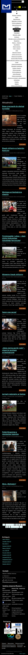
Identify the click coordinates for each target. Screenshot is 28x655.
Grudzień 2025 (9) (6, 555)
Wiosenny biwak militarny (12, 274)
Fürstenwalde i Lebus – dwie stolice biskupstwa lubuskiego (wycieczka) (13, 238)
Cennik (16, 62)
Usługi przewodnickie (17, 64)
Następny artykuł (15, 527)
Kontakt (17, 27)
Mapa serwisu (11, 643)
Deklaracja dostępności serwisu (9, 645)
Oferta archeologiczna (16, 86)
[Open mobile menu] (16, 9)
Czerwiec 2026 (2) (6, 541)
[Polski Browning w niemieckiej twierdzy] (9, 446)
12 (19, 525)
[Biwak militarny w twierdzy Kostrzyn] (9, 162)
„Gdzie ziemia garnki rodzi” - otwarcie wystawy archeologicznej (13, 350)
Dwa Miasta (17, 45)
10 (16, 525)
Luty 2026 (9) (5, 550)
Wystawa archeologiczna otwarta (12, 193)
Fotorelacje (16, 33)
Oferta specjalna (17, 70)
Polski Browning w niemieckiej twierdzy (10, 433)
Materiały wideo (17, 35)
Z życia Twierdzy (17, 29)
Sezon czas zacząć (9, 312)
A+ (25, 7)
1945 (16, 50)
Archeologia (17, 80)
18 (9, 527)
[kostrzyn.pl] (8, 625)
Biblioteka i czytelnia (17, 21)
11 (18, 525)
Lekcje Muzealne (17, 74)
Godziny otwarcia (16, 68)
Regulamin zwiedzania (16, 66)
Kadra (16, 17)
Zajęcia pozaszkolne (17, 76)
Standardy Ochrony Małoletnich (9, 646)
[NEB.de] (16, 625)
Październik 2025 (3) (7, 559)
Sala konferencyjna (16, 25)
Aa (14, 7)
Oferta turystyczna (16, 54)
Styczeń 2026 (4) (6, 553)
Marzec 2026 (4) (6, 548)
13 (21, 525)
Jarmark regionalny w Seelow (13, 394)
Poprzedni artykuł (10, 525)
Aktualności (16, 31)
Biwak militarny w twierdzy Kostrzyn (13, 149)
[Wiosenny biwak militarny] (9, 286)
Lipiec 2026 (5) (5, 539)
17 (7, 527)
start (4, 525)
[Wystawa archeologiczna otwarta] (9, 206)
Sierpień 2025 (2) (6, 564)
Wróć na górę (22, 653)
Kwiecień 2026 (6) (6, 546)
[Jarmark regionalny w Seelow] (9, 406)
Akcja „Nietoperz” (9, 483)
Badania (17, 84)
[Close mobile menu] (16, 11)
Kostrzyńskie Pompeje (16, 58)
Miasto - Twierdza (16, 43)
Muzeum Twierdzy (16, 15)
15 (24, 525)
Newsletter (16, 41)
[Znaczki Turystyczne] (18, 636)
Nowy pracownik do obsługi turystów (13, 107)
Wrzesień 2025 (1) (6, 562)
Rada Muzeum (16, 19)
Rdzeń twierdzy (17, 47)
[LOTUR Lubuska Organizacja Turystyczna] (10, 636)
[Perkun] (19, 631)
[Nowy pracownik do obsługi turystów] (9, 120)
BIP (24, 646)
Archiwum (16, 37)
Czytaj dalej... (22, 144)
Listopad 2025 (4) (6, 557)
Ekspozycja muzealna (17, 56)
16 (6, 527)
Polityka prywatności (20, 643)
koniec (21, 527)
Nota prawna (20, 645)
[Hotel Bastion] (10, 631)
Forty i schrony (16, 49)
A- (22, 7)
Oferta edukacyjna (16, 72)
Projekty (17, 82)
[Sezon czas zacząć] (9, 324)
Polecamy (4, 643)
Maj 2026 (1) (5, 544)
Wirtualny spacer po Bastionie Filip (16, 39)
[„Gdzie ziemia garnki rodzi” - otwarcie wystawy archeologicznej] (9, 364)
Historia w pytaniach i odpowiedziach (17, 78)
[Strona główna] (16, 13)
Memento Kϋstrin (16, 52)
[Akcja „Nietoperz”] (9, 495)
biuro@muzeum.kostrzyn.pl (10, 582)
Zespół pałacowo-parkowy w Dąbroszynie (16, 60)
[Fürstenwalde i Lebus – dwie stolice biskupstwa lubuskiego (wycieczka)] (9, 252)
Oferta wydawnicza (16, 23)
